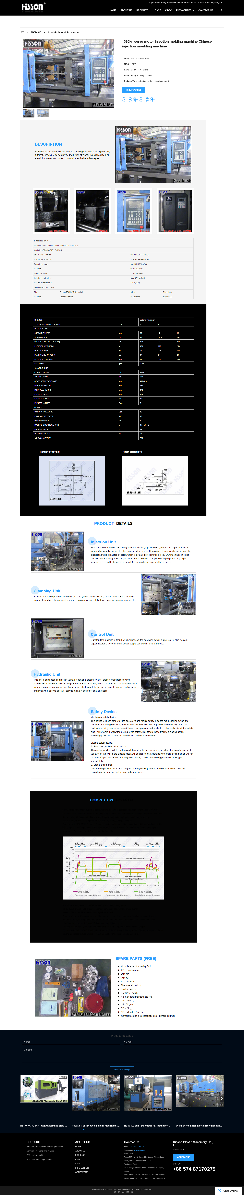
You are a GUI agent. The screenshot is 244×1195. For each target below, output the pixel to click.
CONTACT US (183, 1157)
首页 (22, 32)
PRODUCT (36, 32)
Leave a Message (122, 1069)
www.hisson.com (140, 1150)
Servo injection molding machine (63, 32)
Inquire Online (133, 89)
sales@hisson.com (137, 1147)
